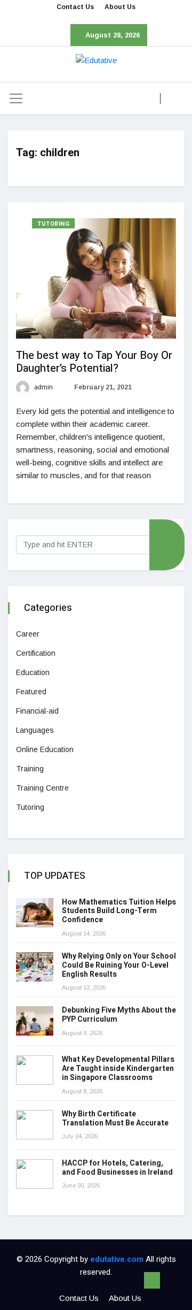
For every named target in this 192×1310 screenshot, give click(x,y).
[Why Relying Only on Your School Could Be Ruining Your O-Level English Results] (34, 967)
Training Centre (42, 788)
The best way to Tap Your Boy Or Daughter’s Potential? (94, 362)
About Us (120, 7)
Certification (35, 653)
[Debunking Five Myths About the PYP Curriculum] (34, 1021)
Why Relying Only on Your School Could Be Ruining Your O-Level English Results (119, 965)
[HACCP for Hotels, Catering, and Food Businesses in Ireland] (34, 1174)
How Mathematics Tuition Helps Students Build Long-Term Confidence (119, 911)
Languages (35, 730)
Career (27, 634)
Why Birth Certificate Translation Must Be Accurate (115, 1118)
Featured (31, 691)
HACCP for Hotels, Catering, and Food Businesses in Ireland (117, 1168)
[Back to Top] (152, 1280)
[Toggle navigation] (16, 98)
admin (43, 387)
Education (33, 672)
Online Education (45, 749)
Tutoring (53, 223)
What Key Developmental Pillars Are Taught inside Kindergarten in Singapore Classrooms (118, 1068)
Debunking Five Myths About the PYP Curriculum (119, 1015)
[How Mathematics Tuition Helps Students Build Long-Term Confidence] (34, 913)
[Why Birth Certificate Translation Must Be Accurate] (34, 1124)
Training (30, 768)
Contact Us (75, 7)
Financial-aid (37, 711)
